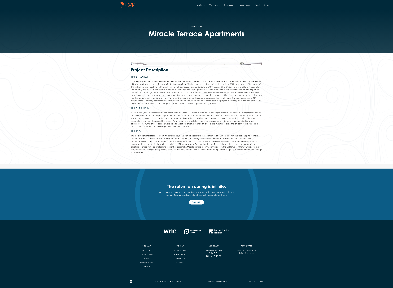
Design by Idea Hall (256, 281)
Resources (228, 5)
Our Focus (201, 5)
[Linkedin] (131, 281)
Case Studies (245, 5)
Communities (214, 5)
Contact (267, 5)
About (257, 5)
